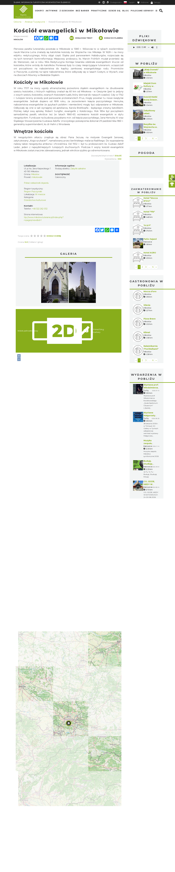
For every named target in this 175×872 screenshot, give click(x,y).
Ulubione (144, 2)
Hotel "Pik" (149, 211)
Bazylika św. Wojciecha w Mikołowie (150, 127)
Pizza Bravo (150, 319)
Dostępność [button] (115, 2)
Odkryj (39, 11)
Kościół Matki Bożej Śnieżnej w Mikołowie (151, 100)
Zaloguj (157, 2)
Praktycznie (99, 11)
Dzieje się (114, 11)
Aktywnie (52, 11)
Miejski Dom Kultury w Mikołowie (150, 86)
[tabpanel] (54, 283)
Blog (125, 11)
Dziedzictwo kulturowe (35, 200)
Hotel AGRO (150, 252)
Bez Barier (82, 11)
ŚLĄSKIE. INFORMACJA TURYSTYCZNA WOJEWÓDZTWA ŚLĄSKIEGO (42, 2)
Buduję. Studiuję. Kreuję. (148, 464)
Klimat (147, 332)
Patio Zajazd (150, 239)
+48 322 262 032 (39, 208)
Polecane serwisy (142, 11)
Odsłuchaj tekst (83, 38)
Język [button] (131, 2)
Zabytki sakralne (78, 168)
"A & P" (147, 225)
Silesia (147, 305)
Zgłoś (118, 156)
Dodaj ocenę (54, 236)
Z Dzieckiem (66, 11)
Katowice (147, 168)
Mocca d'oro (150, 291)
